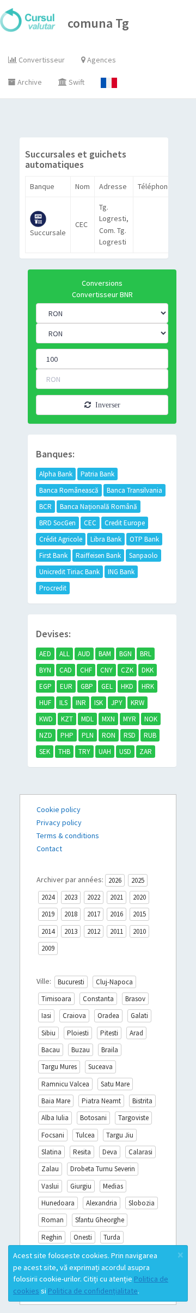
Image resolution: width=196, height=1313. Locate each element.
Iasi (46, 1015)
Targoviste (133, 1117)
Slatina (51, 1152)
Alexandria (101, 1203)
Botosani (93, 1117)
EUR (66, 686)
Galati (139, 1015)
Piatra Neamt (101, 1100)
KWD (46, 719)
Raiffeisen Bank (98, 555)
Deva (109, 1152)
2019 (47, 914)
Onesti (83, 1237)
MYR (129, 719)
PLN (88, 735)
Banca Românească (69, 490)
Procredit (52, 588)
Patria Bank (97, 474)
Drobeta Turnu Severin (102, 1168)
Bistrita (142, 1100)
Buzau (80, 1049)
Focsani (52, 1135)
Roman (52, 1219)
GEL (107, 686)
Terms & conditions (67, 835)
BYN (45, 670)
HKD (127, 686)
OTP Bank (144, 539)
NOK (150, 719)
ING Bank (121, 571)
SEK (44, 751)
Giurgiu (80, 1186)
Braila (109, 1049)
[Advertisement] (108, 120)
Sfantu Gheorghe (99, 1219)
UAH (105, 751)
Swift (75, 82)
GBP (87, 686)
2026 (114, 880)
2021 (116, 897)
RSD (130, 735)
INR (81, 702)
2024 (47, 897)
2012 (93, 931)
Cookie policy (58, 809)
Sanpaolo (143, 555)
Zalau (50, 1168)
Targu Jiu (119, 1135)
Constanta (98, 998)
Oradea (108, 1015)
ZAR (145, 751)
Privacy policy (59, 822)
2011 (116, 931)
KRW (137, 702)
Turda (111, 1237)
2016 (116, 914)
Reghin (51, 1237)
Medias (113, 1186)
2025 (137, 880)
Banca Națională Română (98, 506)
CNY (106, 670)
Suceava (100, 1066)
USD (125, 751)
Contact (49, 848)
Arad (136, 1033)
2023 (70, 897)
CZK (127, 670)
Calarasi (140, 1152)
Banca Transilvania (134, 490)
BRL (145, 653)
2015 (139, 914)
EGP (45, 686)
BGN (125, 653)
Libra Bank (105, 539)
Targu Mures (59, 1066)
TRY (84, 751)
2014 (47, 931)
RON (108, 735)
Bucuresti (71, 982)
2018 (70, 914)
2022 (93, 897)
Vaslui (50, 1186)
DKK (148, 670)
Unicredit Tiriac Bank (69, 571)
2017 (93, 914)
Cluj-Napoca (114, 982)
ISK (98, 702)
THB (64, 751)
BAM (105, 653)
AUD (84, 653)
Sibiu (48, 1033)
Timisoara (56, 998)
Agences (100, 60)
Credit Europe (125, 522)
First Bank (53, 555)
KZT (67, 719)
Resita (82, 1152)
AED (45, 653)
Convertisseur (41, 60)
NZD (45, 735)
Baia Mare (55, 1100)
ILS (63, 702)
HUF (45, 702)
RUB (150, 735)
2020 (139, 897)
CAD (65, 670)
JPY (116, 702)
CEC (90, 522)
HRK (148, 686)
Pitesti (109, 1033)
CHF (86, 670)
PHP (67, 735)
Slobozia (141, 1203)
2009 (47, 948)
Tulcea (85, 1135)
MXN (108, 719)
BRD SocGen (57, 522)
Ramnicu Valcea (65, 1084)
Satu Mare (115, 1084)
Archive (29, 82)
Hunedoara (58, 1203)
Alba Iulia (55, 1117)
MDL (87, 719)
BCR (45, 506)
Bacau (50, 1049)
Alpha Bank (55, 474)
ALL (64, 653)
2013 (70, 931)
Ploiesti (78, 1033)
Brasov (135, 998)
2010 (139, 931)
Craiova (74, 1015)
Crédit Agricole (60, 539)
